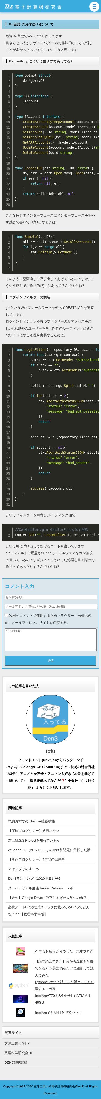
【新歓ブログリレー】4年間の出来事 (36, 859)
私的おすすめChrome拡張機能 (31, 821)
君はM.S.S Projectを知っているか (34, 840)
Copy (93, 74)
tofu (50, 751)
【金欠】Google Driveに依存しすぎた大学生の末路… (49, 898)
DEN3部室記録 (15, 1062)
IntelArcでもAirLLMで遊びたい (58, 1012)
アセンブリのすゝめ (23, 869)
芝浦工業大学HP (17, 1043)
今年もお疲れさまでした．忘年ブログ (64, 951)
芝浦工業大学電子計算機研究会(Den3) (59, 1086)
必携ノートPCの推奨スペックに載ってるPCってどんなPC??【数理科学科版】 (48, 910)
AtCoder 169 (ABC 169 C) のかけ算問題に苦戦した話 (49, 850)
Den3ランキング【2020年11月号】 (35, 878)
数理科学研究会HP (18, 1053)
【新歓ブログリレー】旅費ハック (34, 831)
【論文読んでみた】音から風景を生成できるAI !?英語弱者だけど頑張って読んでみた (64, 968)
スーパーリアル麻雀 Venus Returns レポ (40, 888)
